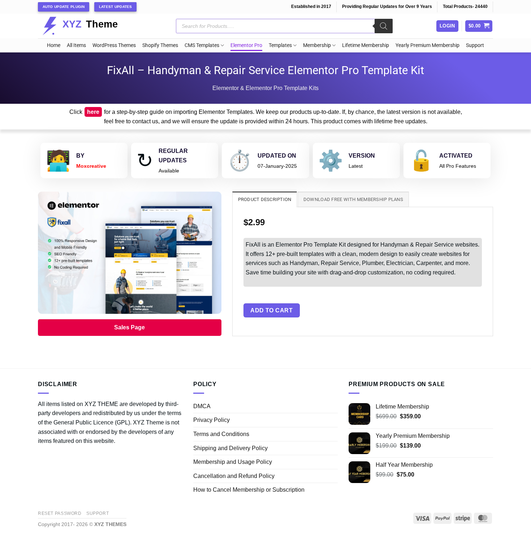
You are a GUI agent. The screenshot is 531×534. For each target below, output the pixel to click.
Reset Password (60, 513)
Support (475, 45)
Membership (317, 45)
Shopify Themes (160, 45)
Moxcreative (91, 166)
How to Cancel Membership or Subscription (249, 490)
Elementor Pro (246, 45)
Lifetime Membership (365, 45)
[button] (479, 26)
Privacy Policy (211, 420)
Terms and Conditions (221, 434)
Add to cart (271, 310)
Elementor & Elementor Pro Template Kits (265, 88)
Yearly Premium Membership (427, 45)
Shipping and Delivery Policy (230, 448)
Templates (280, 45)
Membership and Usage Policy (232, 462)
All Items (76, 45)
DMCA (202, 406)
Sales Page (129, 327)
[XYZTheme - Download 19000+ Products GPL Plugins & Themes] (86, 26)
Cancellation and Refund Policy (234, 476)
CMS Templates (202, 45)
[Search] (384, 26)
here (93, 112)
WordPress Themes (114, 45)
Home (53, 45)
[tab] (264, 199)
